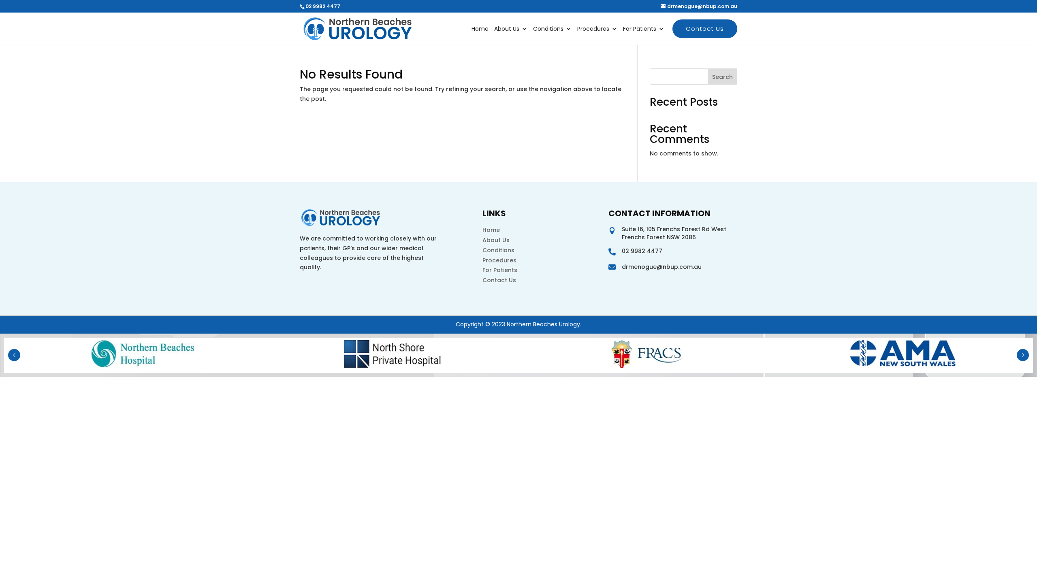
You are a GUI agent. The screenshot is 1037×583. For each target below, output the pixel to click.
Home (480, 29)
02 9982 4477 (322, 6)
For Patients (639, 29)
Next (1023, 355)
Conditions (548, 29)
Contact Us (705, 28)
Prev (14, 355)
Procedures (593, 29)
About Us (506, 29)
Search (722, 77)
